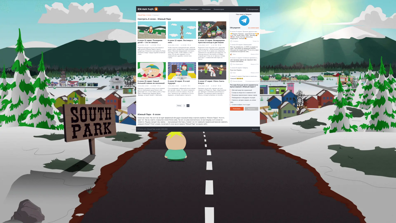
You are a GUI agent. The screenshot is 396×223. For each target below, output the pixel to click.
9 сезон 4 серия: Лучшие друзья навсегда (244, 31)
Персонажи (206, 9)
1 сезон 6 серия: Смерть (239, 68)
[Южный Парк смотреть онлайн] (148, 10)
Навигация (194, 9)
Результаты (251, 109)
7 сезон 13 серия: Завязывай (241, 44)
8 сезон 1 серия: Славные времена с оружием (244, 58)
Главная (183, 9)
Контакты (255, 129)
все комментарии (253, 27)
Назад (179, 105)
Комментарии (219, 9)
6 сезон (149, 15)
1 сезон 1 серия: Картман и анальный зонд (244, 76)
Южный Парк (141, 15)
